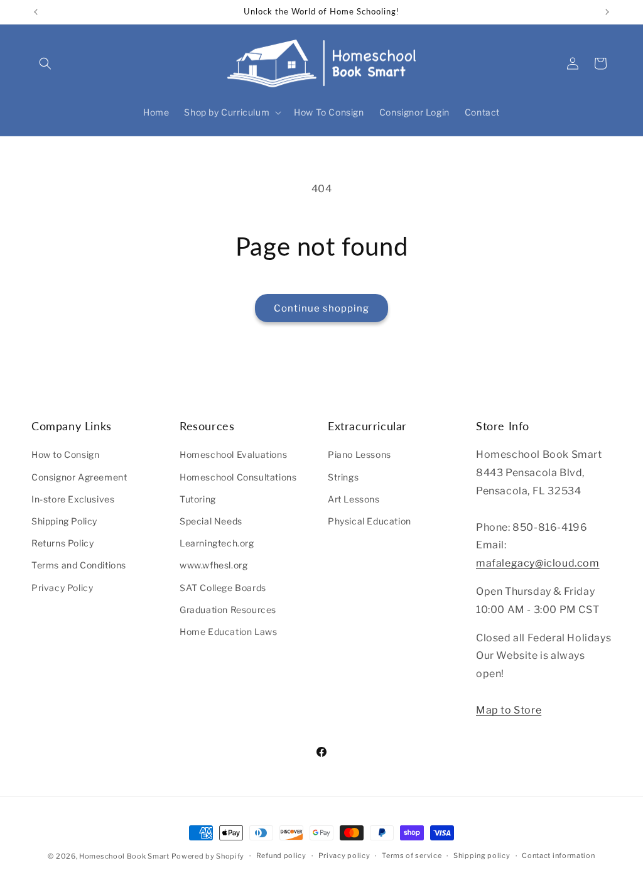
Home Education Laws (228, 631)
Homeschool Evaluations (233, 454)
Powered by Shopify (207, 856)
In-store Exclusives (72, 499)
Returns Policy (62, 543)
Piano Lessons (359, 454)
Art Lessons (354, 499)
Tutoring (198, 499)
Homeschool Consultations (238, 477)
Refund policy (281, 855)
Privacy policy (344, 855)
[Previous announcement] (36, 12)
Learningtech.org (217, 543)
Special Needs (211, 521)
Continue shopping (321, 308)
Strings (343, 477)
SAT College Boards (223, 587)
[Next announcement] (607, 12)
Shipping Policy (64, 521)
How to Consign (65, 454)
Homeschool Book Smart (124, 856)
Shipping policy (482, 855)
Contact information (558, 855)
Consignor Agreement (79, 477)
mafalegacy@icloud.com (538, 563)
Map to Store (508, 710)
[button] (45, 63)
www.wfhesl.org (213, 565)
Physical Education (369, 521)
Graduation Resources (228, 609)
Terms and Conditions (78, 565)
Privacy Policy (62, 587)
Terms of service (411, 855)
